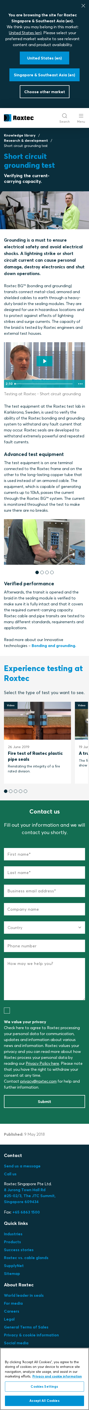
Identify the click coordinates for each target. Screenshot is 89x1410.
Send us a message (22, 1165)
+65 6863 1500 (26, 1212)
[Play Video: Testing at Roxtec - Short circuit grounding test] (44, 361)
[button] (37, 572)
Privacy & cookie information (31, 1334)
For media (13, 1303)
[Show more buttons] (80, 384)
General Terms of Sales (26, 1327)
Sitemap (12, 1273)
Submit (44, 1101)
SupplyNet (14, 1265)
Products (12, 1241)
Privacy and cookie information (57, 1376)
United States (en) (25, 32)
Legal (9, 1319)
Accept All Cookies (44, 1401)
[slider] (44, 384)
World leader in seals (24, 1295)
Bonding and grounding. (54, 645)
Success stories (19, 1249)
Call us (10, 1173)
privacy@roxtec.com (38, 1081)
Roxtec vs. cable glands (26, 1257)
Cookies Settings (44, 1386)
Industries (13, 1233)
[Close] (83, 6)
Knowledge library (20, 135)
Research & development (26, 140)
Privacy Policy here (42, 1063)
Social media (16, 1342)
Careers (11, 1311)
